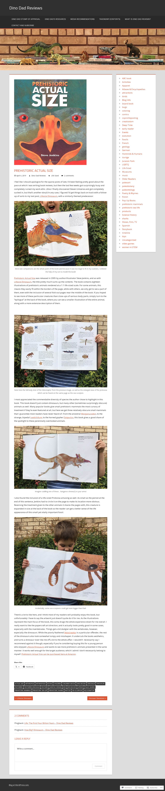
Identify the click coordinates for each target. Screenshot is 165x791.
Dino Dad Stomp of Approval (26, 19)
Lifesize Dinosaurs (48, 196)
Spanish (126, 225)
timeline (126, 232)
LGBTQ (125, 164)
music (125, 175)
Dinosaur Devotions (95, 698)
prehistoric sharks (56, 690)
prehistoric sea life (40, 690)
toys (124, 236)
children (57, 684)
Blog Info (126, 100)
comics (125, 114)
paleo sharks (90, 687)
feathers (44, 687)
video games (128, 243)
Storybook (127, 229)
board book (127, 103)
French (125, 143)
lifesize (80, 687)
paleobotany (128, 186)
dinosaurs (101, 684)
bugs (124, 107)
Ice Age (125, 157)
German (126, 150)
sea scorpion (77, 690)
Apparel (126, 85)
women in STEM (129, 247)
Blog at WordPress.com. (19, 785)
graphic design (55, 687)
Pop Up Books (129, 200)
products (126, 211)
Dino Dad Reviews (25, 7)
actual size (19, 684)
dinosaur (91, 684)
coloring (126, 110)
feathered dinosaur (32, 687)
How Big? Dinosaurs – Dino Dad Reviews (43, 730)
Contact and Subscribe (23, 25)
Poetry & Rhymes (130, 193)
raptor (68, 690)
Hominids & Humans (132, 153)
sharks (125, 218)
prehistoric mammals (23, 690)
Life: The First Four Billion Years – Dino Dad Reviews (48, 723)
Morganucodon (88, 413)
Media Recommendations (82, 19)
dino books (81, 684)
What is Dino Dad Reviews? (138, 19)
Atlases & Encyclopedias (133, 89)
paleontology (128, 189)
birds (124, 96)
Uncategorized (129, 240)
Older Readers (129, 178)
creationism (127, 121)
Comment (98, 766)
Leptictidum (36, 417)
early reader (128, 128)
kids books (72, 687)
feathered (19, 687)
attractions (127, 92)
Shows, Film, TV (129, 222)
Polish (125, 196)
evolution (126, 135)
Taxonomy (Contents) (109, 19)
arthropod (29, 684)
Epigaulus (68, 417)
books (49, 684)
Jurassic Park (128, 161)
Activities (126, 82)
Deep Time (127, 125)
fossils (125, 139)
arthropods (41, 684)
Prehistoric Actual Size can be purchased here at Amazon (49, 654)
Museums (127, 171)
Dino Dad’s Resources (55, 19)
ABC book (126, 78)
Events (125, 132)
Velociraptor (70, 632)
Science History (129, 214)
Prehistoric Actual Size (24, 278)
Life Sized (55, 175)
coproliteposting (130, 118)
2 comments (69, 175)
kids (64, 687)
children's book (68, 684)
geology (126, 146)
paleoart (126, 182)
